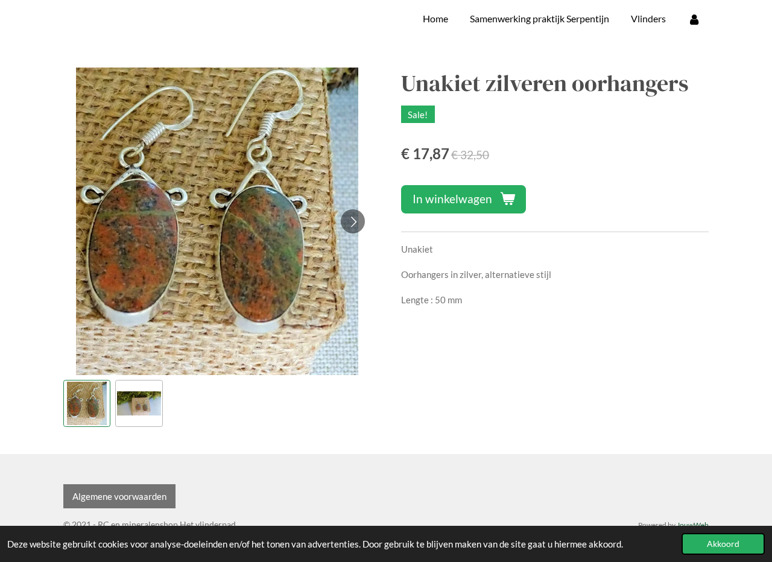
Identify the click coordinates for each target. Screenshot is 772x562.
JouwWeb (693, 524)
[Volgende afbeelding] (353, 221)
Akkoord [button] (723, 544)
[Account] (694, 18)
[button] (86, 403)
